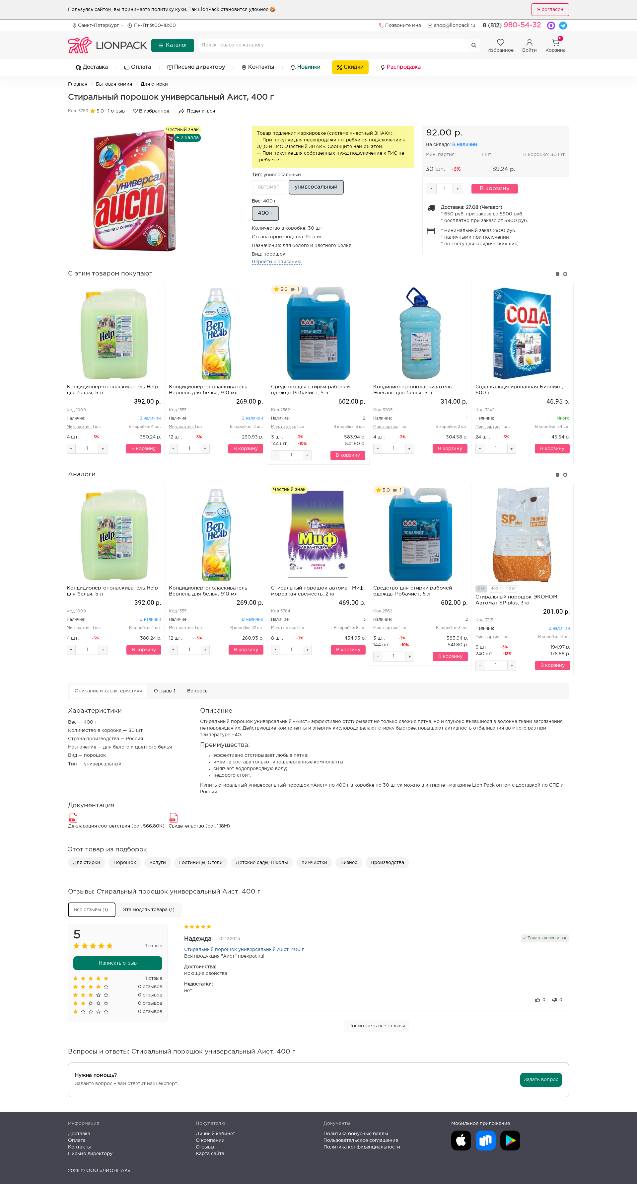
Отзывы (165, 691)
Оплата (141, 67)
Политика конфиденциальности (361, 1147)
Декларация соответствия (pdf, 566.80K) (116, 826)
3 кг (481, 588)
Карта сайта (210, 1154)
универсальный (276, 175)
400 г (264, 201)
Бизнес (348, 863)
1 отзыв (116, 111)
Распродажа (404, 67)
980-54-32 (512, 25)
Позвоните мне (403, 26)
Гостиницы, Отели (201, 863)
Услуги (157, 863)
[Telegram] (563, 26)
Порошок (124, 863)
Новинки (308, 67)
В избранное (153, 111)
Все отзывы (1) (91, 910)
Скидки (354, 67)
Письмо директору (199, 67)
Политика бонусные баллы (355, 1134)
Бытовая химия (114, 84)
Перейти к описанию (277, 262)
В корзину (495, 188)
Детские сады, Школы (262, 863)
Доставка (95, 67)
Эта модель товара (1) (149, 910)
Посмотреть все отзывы (376, 1026)
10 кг (511, 588)
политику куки (168, 10)
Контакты (261, 67)
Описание (108, 691)
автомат (268, 187)
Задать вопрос (541, 1080)
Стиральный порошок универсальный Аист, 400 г (244, 950)
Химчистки (314, 863)
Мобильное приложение (480, 1124)
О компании (210, 1141)
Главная (77, 84)
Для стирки (154, 84)
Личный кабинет (215, 1134)
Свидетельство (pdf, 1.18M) (199, 826)
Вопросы (198, 691)
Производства (387, 863)
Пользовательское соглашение (360, 1141)
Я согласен (550, 10)
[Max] (551, 26)
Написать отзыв (118, 963)
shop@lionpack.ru (454, 26)
